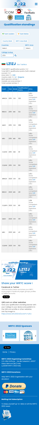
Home (4, 352)
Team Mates (24, 34)
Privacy (13, 352)
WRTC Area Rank (21, 41)
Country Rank (7, 41)
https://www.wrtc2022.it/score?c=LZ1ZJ (17, 314)
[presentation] (3, 335)
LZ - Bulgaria (19, 77)
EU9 (14, 75)
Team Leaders (9, 34)
